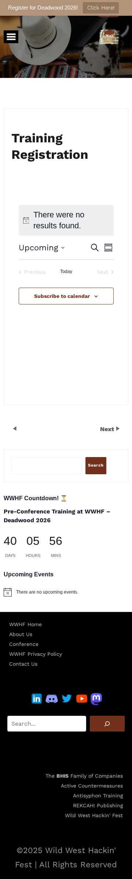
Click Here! (100, 7)
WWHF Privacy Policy (35, 654)
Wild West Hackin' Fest (94, 815)
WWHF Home (25, 624)
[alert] (66, 592)
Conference (23, 644)
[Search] (107, 724)
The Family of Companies (84, 776)
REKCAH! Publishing (98, 805)
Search (96, 465)
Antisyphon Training (98, 795)
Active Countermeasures (92, 786)
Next (107, 429)
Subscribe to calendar (62, 296)
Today (66, 271)
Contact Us (23, 664)
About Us (20, 634)
